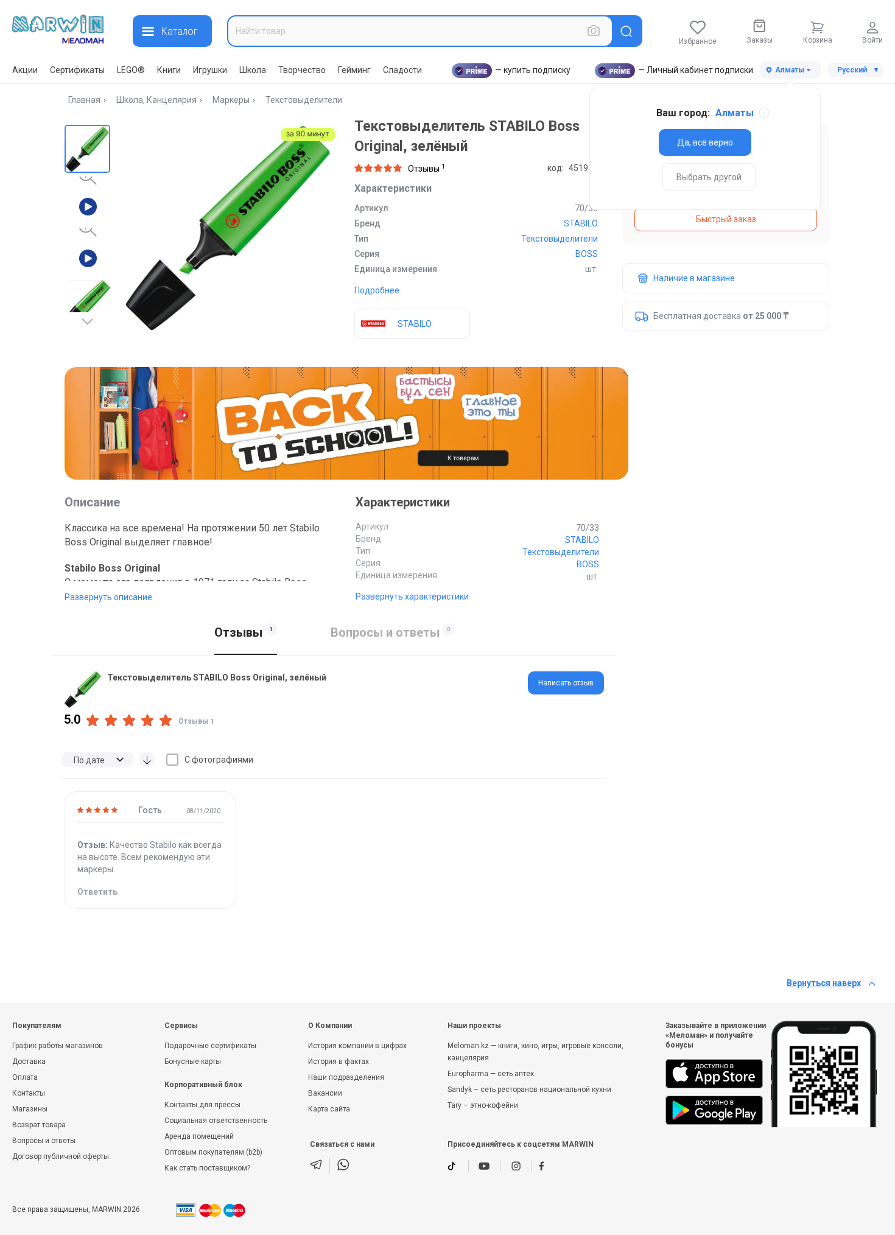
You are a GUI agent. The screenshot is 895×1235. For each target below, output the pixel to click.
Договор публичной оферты (60, 1156)
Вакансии (325, 1093)
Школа (252, 70)
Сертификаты (77, 70)
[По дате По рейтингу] (97, 759)
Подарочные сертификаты (210, 1045)
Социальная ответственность (215, 1120)
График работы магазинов (57, 1045)
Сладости (402, 70)
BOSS (586, 254)
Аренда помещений (199, 1136)
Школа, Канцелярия (156, 100)
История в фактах (338, 1061)
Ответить (97, 891)
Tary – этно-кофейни (483, 1105)
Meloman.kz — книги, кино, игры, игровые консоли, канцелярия (535, 1051)
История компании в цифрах (357, 1045)
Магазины (29, 1109)
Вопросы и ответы (43, 1140)
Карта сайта (329, 1109)
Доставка (29, 1061)
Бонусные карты (192, 1061)
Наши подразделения (346, 1077)
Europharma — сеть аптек (491, 1073)
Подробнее (376, 290)
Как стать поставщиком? (207, 1168)
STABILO (581, 223)
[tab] (566, 682)
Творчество (302, 70)
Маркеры (231, 100)
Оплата (25, 1077)
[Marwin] (58, 29)
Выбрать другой (709, 177)
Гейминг (354, 70)
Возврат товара (39, 1125)
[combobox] (420, 31)
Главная (84, 100)
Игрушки (210, 70)
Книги (169, 70)
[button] (87, 147)
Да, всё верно (705, 142)
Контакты (28, 1093)
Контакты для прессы (202, 1104)
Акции (25, 70)
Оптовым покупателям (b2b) (213, 1152)
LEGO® (131, 70)
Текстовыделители (303, 100)
